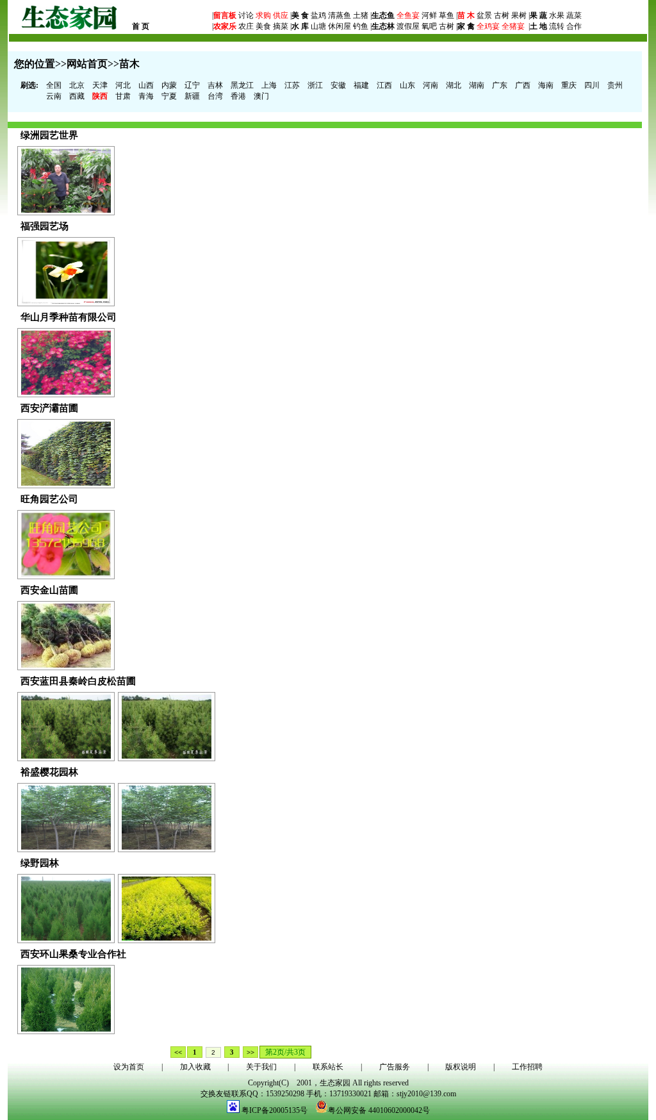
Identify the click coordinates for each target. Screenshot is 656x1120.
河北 (123, 85)
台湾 (215, 96)
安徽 (338, 85)
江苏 (292, 85)
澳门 (261, 96)
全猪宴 (513, 26)
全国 (54, 85)
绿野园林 (39, 863)
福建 (361, 85)
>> (250, 1052)
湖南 (476, 85)
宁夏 (169, 96)
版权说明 (460, 1066)
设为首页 (128, 1066)
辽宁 (192, 85)
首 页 (140, 26)
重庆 (569, 85)
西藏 (77, 96)
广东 (499, 85)
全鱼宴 (408, 15)
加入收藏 (195, 1066)
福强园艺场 (44, 226)
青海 (146, 96)
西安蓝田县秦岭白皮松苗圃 (78, 681)
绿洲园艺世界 (49, 135)
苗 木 (466, 15)
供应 (279, 15)
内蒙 (169, 85)
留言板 (224, 15)
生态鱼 (383, 15)
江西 (384, 85)
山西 (146, 85)
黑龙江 (242, 85)
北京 (77, 85)
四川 (592, 85)
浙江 (315, 85)
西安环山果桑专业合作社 (73, 954)
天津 (100, 85)
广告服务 (394, 1066)
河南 (430, 85)
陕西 (100, 96)
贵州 (615, 85)
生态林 (383, 26)
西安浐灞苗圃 (49, 408)
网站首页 (87, 63)
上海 (269, 85)
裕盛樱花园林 (49, 772)
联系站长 (328, 1066)
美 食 (300, 15)
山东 (407, 85)
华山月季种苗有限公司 (68, 317)
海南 (546, 85)
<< (178, 1052)
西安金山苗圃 (49, 590)
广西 (522, 85)
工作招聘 (527, 1066)
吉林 (215, 85)
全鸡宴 (488, 26)
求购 (262, 15)
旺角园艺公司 (49, 499)
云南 (54, 96)
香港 (238, 96)
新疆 (192, 96)
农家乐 (224, 26)
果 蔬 (538, 15)
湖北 (453, 85)
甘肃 (123, 96)
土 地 (538, 26)
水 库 (300, 26)
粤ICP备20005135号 (275, 1110)
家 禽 (466, 26)
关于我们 (261, 1066)
